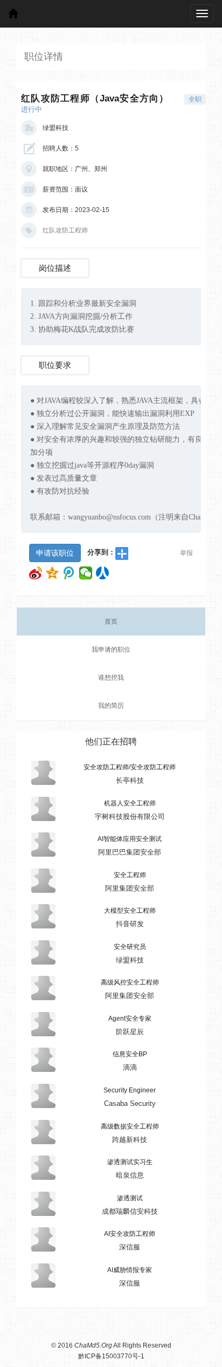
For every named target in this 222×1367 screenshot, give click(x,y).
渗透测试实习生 (129, 1162)
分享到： (101, 552)
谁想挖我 (111, 677)
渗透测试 (130, 1198)
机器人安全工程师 (130, 803)
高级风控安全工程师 (130, 982)
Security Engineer (129, 1090)
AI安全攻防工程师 (129, 1234)
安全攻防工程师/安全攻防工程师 (130, 767)
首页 (111, 621)
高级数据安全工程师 (130, 1126)
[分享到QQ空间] (52, 572)
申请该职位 (55, 553)
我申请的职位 (111, 649)
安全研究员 (130, 947)
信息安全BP (130, 1054)
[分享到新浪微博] (36, 572)
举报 (186, 553)
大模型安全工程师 (130, 910)
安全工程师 (130, 875)
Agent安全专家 (129, 1018)
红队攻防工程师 (65, 230)
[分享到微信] (86, 572)
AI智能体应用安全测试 (130, 839)
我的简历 (111, 705)
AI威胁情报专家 (129, 1270)
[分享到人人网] (102, 572)
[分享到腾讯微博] (69, 572)
